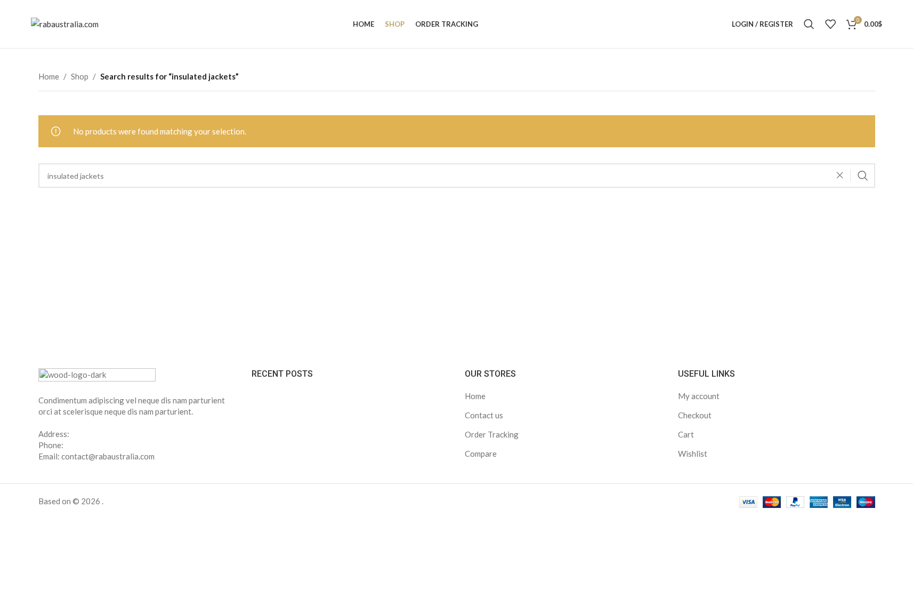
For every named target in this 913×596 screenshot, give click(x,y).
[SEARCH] (863, 175)
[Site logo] (65, 23)
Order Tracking (492, 434)
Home (48, 76)
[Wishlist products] (830, 24)
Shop (79, 76)
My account (699, 396)
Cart (686, 434)
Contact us (484, 415)
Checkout (695, 415)
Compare (481, 453)
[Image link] (97, 374)
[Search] (809, 24)
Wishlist (692, 453)
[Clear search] (843, 175)
